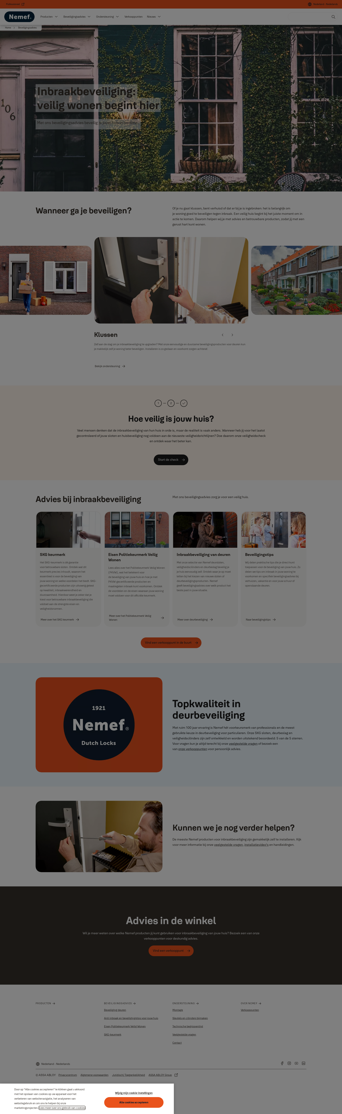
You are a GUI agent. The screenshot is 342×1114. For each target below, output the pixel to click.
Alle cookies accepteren (133, 1102)
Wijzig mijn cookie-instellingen (134, 1093)
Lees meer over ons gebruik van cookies (62, 1108)
